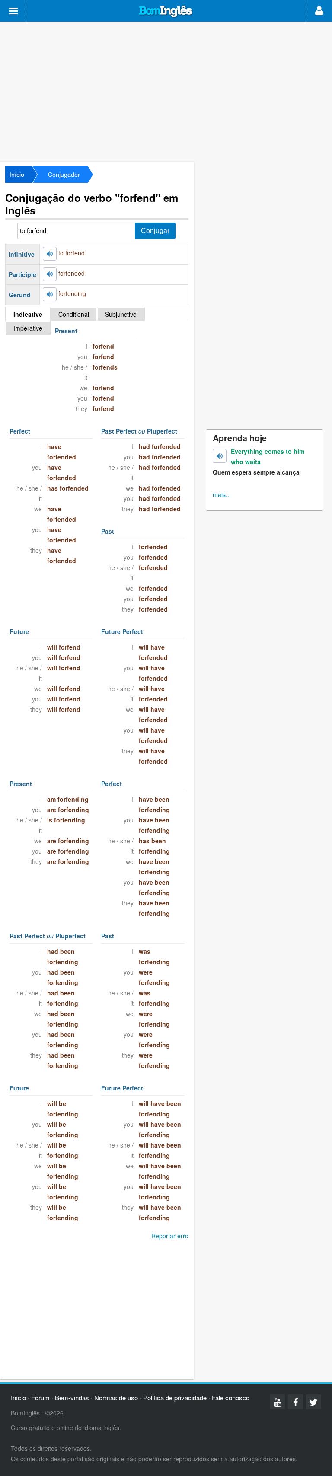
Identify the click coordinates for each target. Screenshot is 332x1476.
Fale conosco (230, 1397)
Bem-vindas (72, 1397)
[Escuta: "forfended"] (50, 274)
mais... (222, 494)
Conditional (73, 314)
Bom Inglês (166, 11)
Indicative (27, 314)
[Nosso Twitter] (313, 1401)
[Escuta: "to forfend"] (50, 254)
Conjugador (64, 174)
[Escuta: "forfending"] (50, 294)
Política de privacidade (175, 1397)
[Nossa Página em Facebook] (295, 1401)
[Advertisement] (166, 90)
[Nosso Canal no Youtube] (277, 1401)
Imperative (27, 328)
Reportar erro (169, 1235)
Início (17, 174)
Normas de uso (116, 1397)
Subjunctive (121, 314)
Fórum (40, 1397)
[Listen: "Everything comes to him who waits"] (220, 456)
